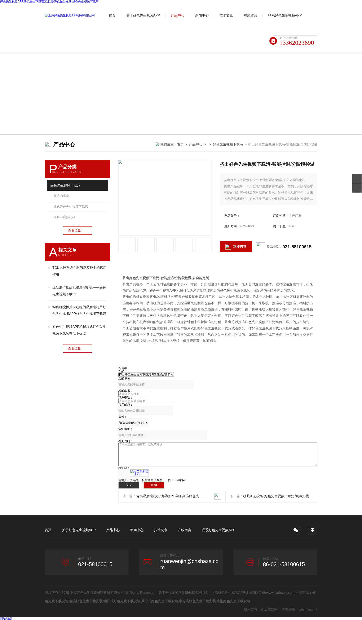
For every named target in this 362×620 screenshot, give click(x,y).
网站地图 (6, 618)
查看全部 (74, 230)
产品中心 (177, 15)
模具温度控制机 (64, 217)
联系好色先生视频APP (285, 15)
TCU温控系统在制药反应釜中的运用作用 (79, 271)
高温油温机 (61, 196)
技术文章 (226, 15)
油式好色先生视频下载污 (70, 206)
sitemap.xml (308, 609)
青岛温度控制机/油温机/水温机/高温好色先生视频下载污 (177, 496)
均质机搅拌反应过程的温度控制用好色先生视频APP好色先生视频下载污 (79, 310)
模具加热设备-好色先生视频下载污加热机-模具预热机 (282, 496)
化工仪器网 (269, 609)
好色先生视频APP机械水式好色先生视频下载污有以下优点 (79, 330)
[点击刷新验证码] (139, 472)
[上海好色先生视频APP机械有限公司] (70, 15)
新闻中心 (202, 15)
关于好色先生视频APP (143, 15)
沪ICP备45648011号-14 (189, 592)
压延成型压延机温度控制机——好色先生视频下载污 (79, 291)
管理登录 (288, 609)
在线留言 (250, 15)
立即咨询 (240, 246)
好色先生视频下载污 (228, 144)
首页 (112, 15)
